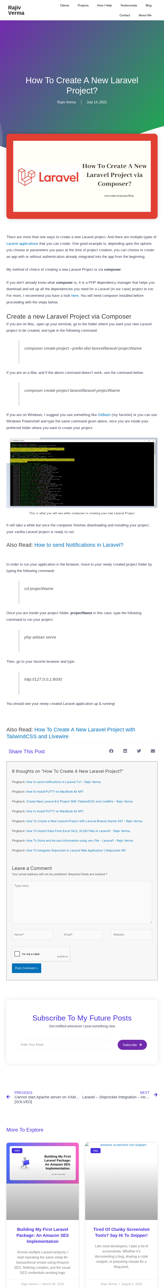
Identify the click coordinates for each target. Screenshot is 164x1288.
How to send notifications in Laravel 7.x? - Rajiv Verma (63, 782)
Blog (149, 5)
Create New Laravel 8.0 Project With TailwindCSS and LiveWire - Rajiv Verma (79, 801)
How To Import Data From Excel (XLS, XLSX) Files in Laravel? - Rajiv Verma (78, 831)
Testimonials (128, 5)
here (74, 296)
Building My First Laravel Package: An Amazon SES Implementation (42, 1235)
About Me (145, 15)
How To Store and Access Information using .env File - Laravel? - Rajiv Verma (79, 840)
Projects (83, 5)
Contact (125, 15)
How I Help (104, 5)
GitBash (104, 415)
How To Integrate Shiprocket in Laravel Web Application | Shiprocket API (76, 850)
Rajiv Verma (16, 10)
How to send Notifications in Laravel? (78, 545)
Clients (64, 5)
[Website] (131, 935)
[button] (111, 751)
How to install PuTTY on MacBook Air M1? (54, 791)
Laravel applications (22, 244)
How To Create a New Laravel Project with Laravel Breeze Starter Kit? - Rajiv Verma (84, 821)
